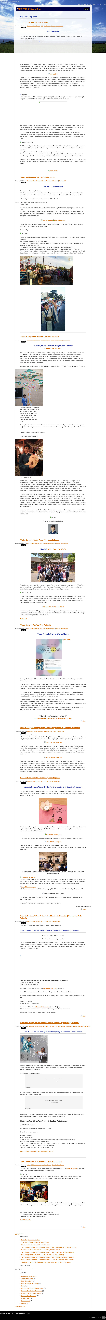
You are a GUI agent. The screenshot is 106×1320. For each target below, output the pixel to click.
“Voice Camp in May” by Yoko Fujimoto (35, 625)
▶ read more (23, 618)
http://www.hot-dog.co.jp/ (50, 988)
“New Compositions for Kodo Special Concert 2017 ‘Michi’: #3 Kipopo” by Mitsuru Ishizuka (47, 1252)
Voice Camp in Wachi (57, 549)
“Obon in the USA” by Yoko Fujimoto (34, 22)
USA (42, 26)
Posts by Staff (62, 181)
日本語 (104, 4)
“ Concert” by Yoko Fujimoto (40, 778)
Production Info (25, 1301)
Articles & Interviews (27, 1278)
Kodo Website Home (83, 4)
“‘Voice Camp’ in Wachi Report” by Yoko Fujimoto (39, 540)
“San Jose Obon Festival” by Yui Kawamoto (37, 177)
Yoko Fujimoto (47, 26)
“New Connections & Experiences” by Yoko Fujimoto (41, 1161)
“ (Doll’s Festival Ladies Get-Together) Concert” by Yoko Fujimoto (51, 917)
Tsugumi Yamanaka (38, 731)
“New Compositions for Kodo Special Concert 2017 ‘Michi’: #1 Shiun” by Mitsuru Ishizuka (47, 1260)
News (23, 1286)
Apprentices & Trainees (28, 1276)
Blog (90, 4)
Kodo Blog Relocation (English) (30, 1240)
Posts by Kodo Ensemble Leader (31, 1293)
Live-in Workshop (31, 543)
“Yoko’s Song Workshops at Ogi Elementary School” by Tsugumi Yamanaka (50, 727)
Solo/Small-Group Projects (33, 26)
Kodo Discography (25, 1220)
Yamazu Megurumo (45, 340)
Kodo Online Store (26, 1281)
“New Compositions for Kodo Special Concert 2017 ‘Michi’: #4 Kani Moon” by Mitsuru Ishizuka (48, 1247)
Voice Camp (39, 543)
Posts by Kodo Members (57, 26)
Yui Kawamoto (54, 181)
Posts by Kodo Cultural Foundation (31, 1291)
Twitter (94, 4)
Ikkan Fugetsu (30, 1026)
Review (23, 1303)
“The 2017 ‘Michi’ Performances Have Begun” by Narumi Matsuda (40, 1250)
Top (103, 1317)
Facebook (99, 4)
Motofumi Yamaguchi (50, 1026)
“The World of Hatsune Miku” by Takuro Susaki (35, 1242)
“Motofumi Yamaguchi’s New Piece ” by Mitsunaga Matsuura (49, 1022)
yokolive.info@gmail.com (42, 1007)
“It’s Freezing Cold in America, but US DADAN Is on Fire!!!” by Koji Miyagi (42, 1255)
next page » (21, 1233)
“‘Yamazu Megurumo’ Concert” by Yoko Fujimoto (39, 336)
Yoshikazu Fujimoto (78, 1026)
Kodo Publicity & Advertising (29, 1283)
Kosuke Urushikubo (39, 1026)
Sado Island (30, 731)
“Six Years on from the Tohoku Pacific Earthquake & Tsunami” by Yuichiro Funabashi (46, 1262)
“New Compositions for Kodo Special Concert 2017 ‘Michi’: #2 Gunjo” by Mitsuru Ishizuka (47, 1257)
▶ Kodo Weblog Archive (20, 1306)
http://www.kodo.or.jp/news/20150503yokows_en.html (53, 718)
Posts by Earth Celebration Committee (32, 1288)
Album (28, 1165)
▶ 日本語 (17, 1234)
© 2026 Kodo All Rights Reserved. (98, 1317)
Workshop (45, 543)
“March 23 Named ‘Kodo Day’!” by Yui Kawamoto (35, 1245)
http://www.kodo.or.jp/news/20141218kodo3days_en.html (36, 1151)
